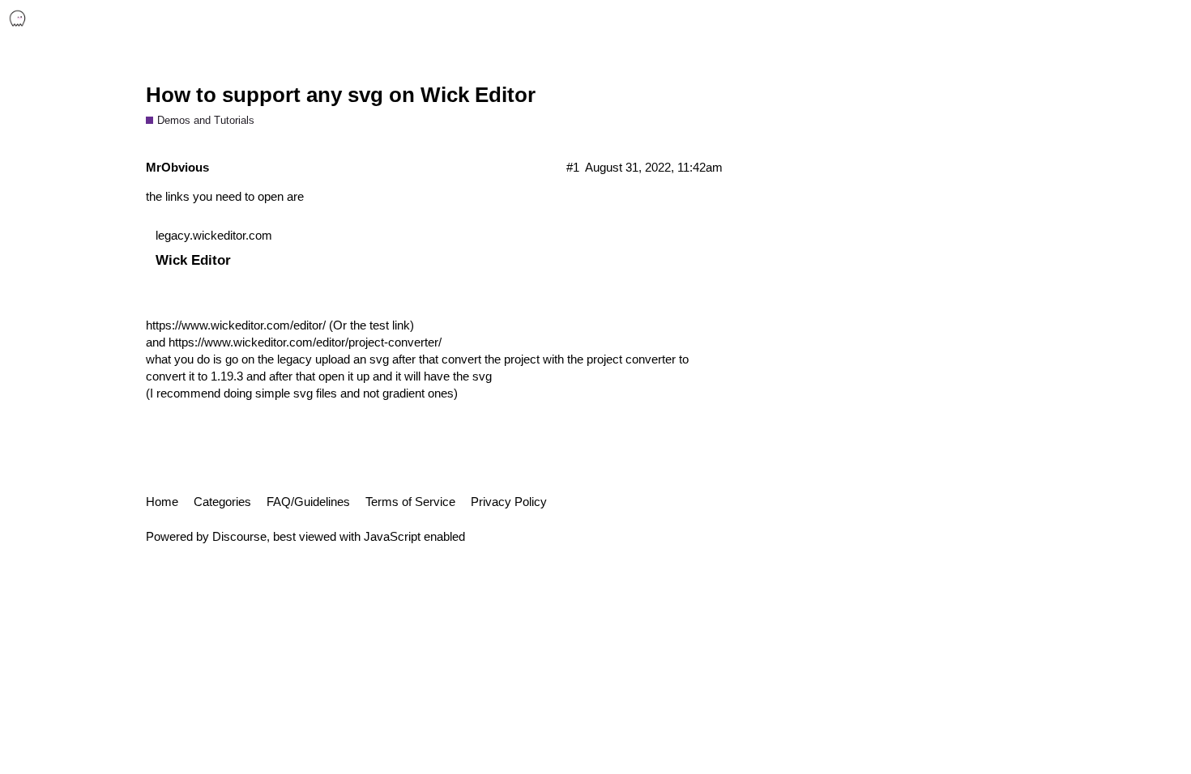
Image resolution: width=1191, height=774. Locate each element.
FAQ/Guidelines (308, 501)
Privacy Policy (509, 501)
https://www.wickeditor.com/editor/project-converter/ (305, 342)
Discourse (239, 536)
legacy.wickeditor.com (214, 235)
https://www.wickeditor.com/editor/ (236, 325)
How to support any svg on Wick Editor (341, 95)
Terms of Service (410, 501)
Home (162, 501)
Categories (222, 501)
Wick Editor (193, 260)
